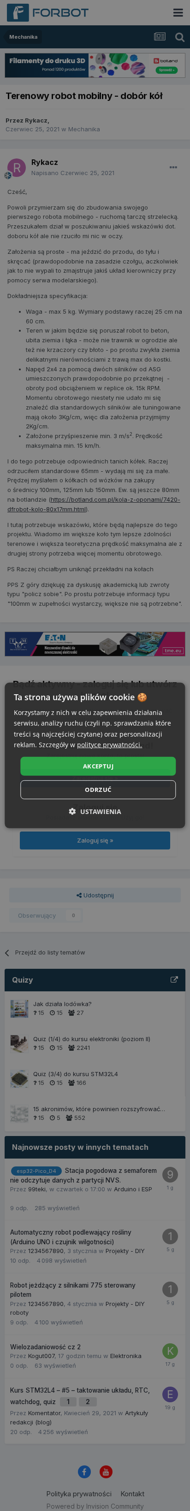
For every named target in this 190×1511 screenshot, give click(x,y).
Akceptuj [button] (98, 766)
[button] (95, 811)
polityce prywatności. (109, 744)
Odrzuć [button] (98, 789)
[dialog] (95, 755)
